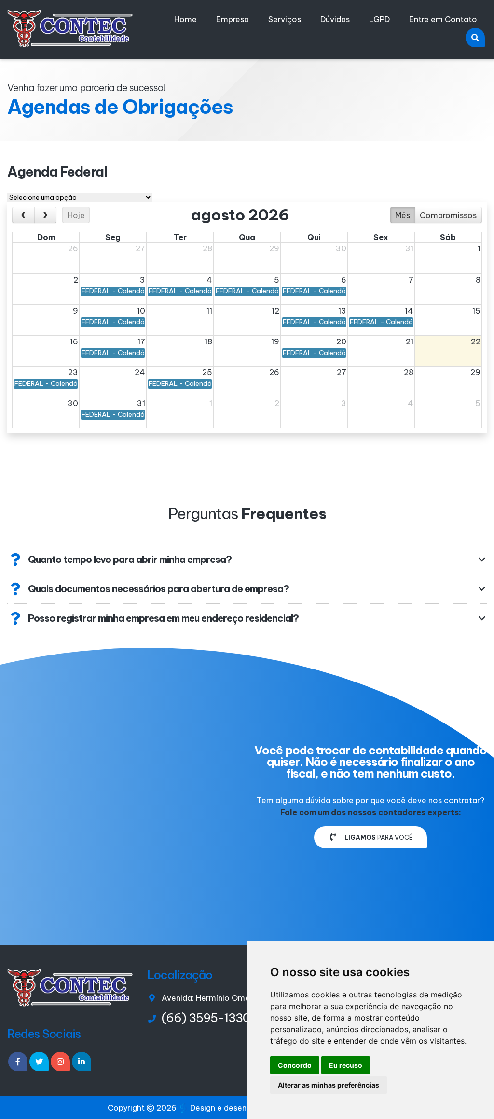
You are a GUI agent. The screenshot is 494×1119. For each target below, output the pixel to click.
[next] (45, 215)
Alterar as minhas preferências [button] (328, 1085)
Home (185, 19)
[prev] (23, 215)
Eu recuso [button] (345, 1065)
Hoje (76, 215)
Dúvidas (335, 19)
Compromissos (448, 215)
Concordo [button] (295, 1065)
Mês (402, 215)
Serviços (284, 19)
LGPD (379, 19)
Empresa (232, 19)
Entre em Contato (443, 19)
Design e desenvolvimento (239, 1108)
